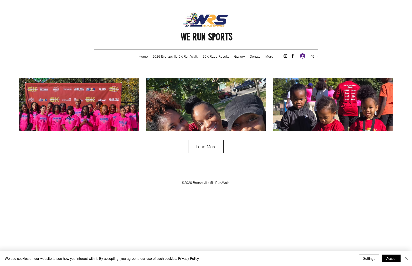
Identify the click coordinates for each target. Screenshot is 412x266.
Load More (206, 146)
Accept (391, 258)
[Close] (406, 258)
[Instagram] (285, 56)
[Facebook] (292, 56)
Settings (369, 258)
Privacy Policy (188, 258)
